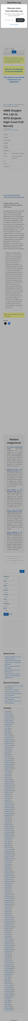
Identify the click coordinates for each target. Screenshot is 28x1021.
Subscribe (20, 20)
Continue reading (14, 24)
